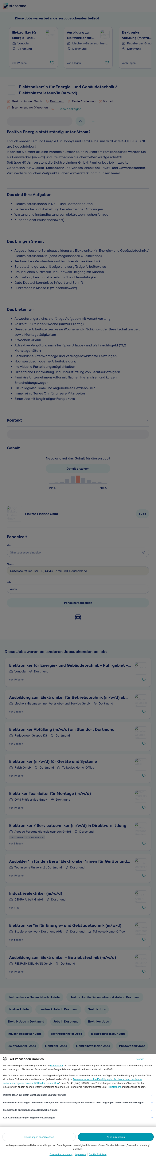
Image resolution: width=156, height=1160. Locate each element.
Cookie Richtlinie (98, 1154)
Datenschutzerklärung (61, 1154)
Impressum (80, 1154)
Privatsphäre (114, 1086)
